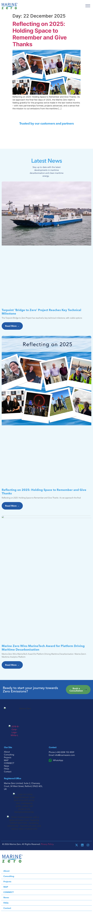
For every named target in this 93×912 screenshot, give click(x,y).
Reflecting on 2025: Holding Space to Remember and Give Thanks (39, 34)
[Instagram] (88, 845)
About (7, 752)
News (6, 766)
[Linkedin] (82, 845)
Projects (7, 757)
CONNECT (9, 763)
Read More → (12, 325)
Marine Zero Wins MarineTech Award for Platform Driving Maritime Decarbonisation (43, 647)
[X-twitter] (76, 845)
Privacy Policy (47, 844)
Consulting (9, 755)
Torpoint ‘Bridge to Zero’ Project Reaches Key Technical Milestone (41, 311)
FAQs (6, 769)
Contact (7, 771)
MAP (6, 760)
